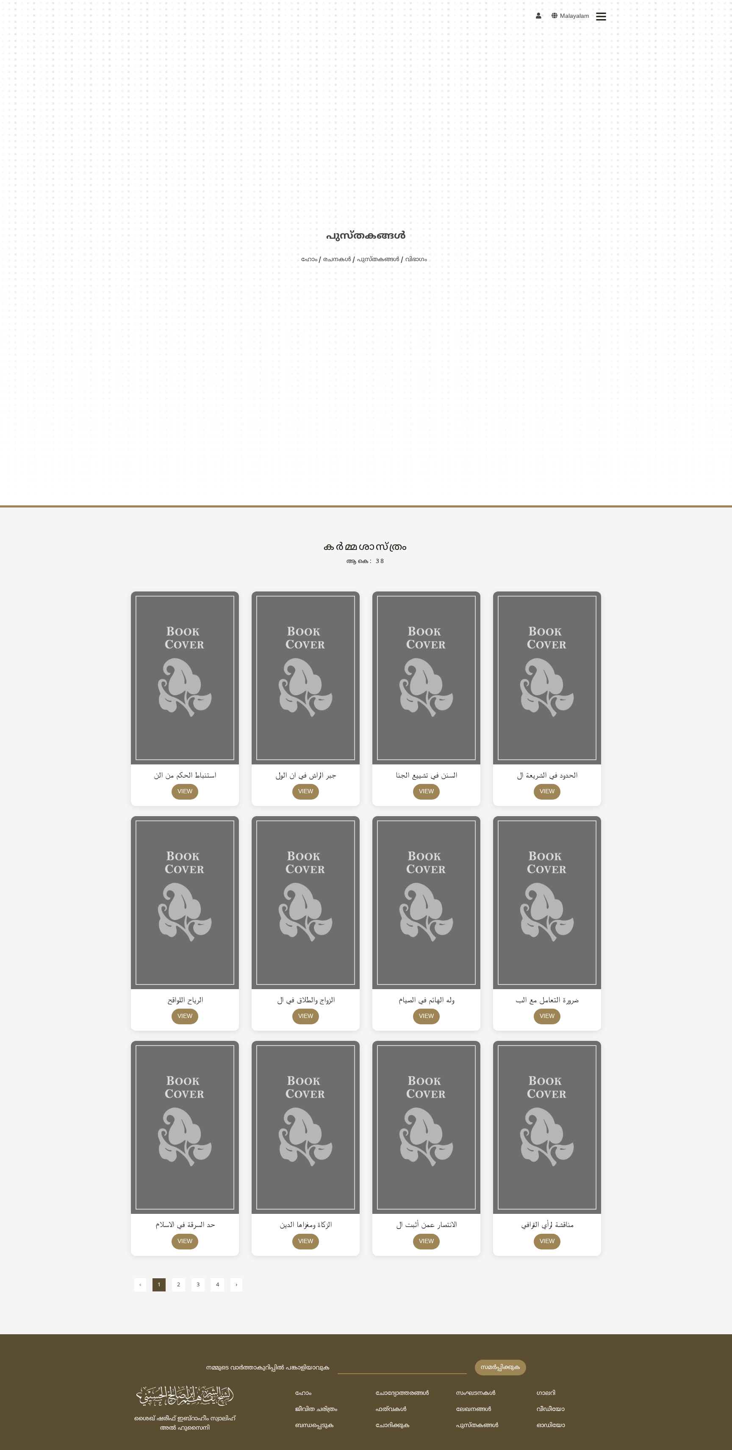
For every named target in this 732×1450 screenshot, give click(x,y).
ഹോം (309, 260)
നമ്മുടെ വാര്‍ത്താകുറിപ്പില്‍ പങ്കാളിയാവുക (268, 1368)
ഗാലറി (546, 1393)
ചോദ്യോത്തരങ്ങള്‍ (402, 1393)
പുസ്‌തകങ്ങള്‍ (378, 260)
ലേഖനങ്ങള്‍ (473, 1409)
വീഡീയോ (551, 1409)
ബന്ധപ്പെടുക (314, 1426)
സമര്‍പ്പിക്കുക (500, 1367)
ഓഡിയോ (551, 1426)
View (184, 791)
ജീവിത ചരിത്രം (316, 1409)
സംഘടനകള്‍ (476, 1393)
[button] (601, 16)
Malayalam (573, 16)
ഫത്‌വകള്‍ (391, 1409)
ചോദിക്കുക (393, 1426)
